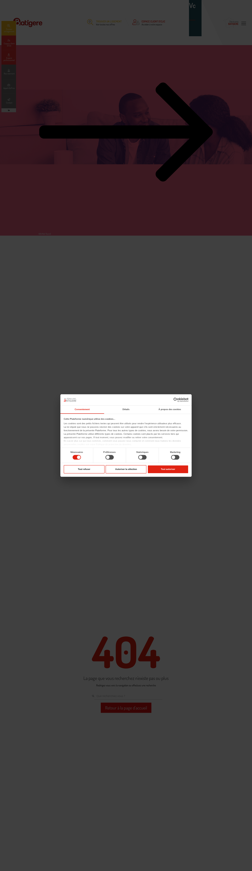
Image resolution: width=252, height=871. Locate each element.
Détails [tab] (126, 409)
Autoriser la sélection (126, 469)
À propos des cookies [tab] (170, 409)
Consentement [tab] (82, 409)
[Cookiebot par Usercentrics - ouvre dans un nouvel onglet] (175, 400)
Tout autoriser (168, 469)
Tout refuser (84, 469)
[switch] (109, 457)
